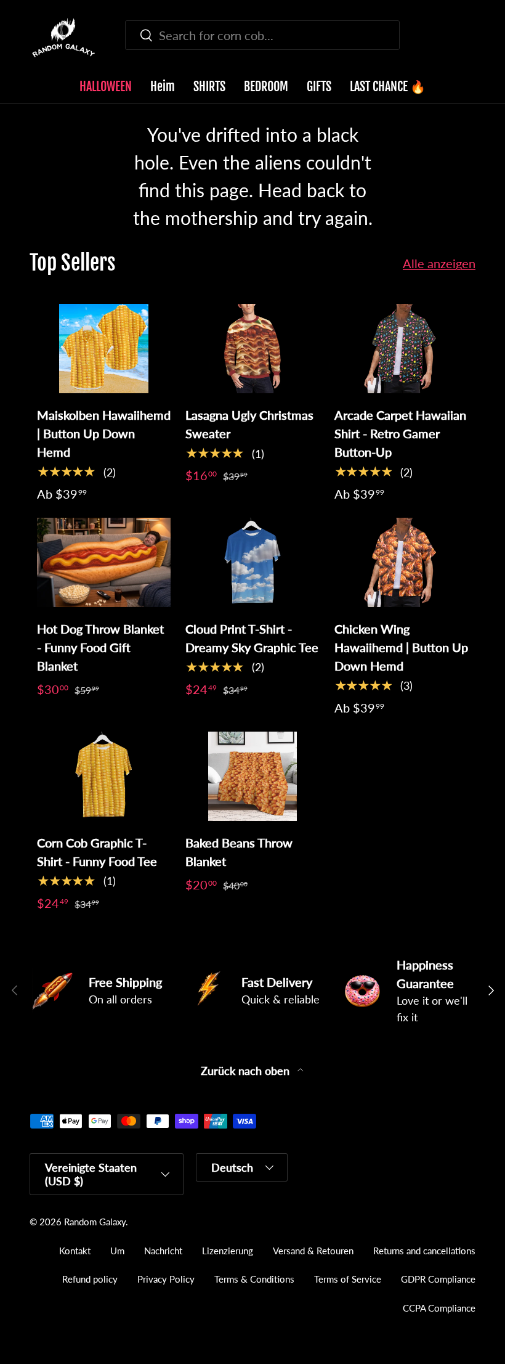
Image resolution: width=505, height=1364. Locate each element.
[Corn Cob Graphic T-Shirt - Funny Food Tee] (104, 776)
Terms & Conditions (254, 1278)
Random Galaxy (95, 1221)
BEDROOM (266, 86)
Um (117, 1250)
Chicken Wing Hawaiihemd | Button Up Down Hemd (401, 647)
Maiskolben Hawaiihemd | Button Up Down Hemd (104, 433)
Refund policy (90, 1278)
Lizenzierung (227, 1250)
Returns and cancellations (424, 1250)
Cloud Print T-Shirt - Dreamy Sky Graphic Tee (251, 638)
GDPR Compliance (438, 1278)
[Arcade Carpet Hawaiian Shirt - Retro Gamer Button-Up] (401, 348)
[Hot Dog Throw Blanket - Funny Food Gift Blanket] (104, 562)
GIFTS (319, 86)
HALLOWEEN (105, 86)
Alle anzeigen (439, 263)
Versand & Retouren (313, 1250)
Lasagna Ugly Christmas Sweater (249, 424)
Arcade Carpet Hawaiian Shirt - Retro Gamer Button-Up (400, 433)
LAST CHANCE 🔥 (388, 86)
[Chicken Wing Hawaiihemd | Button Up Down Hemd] (401, 562)
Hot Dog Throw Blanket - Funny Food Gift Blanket (100, 647)
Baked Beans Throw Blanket (239, 851)
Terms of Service (347, 1278)
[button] (468, 37)
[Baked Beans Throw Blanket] (252, 776)
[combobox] (262, 35)
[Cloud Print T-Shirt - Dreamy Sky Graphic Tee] (252, 562)
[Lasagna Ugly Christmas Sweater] (252, 348)
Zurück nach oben (247, 1070)
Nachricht (163, 1250)
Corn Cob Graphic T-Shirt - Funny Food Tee (97, 851)
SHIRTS (209, 86)
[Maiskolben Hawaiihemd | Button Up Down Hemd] (104, 348)
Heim (162, 86)
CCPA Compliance (439, 1307)
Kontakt (75, 1250)
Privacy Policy (166, 1278)
